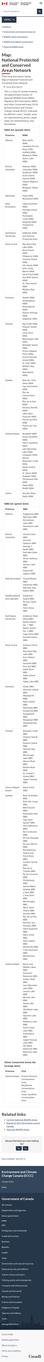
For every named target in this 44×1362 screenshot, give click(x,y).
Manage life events (10, 1324)
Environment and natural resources (19, 31)
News (4, 1187)
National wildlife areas (13, 47)
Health (5, 1252)
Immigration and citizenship (14, 1230)
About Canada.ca (9, 1345)
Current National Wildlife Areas (21, 1119)
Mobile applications (10, 1340)
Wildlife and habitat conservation (18, 41)
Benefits (5, 1247)
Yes (18, 1148)
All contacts (7, 1205)
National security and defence (15, 1269)
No (25, 1148)
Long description (14, 86)
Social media (7, 1334)
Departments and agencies (14, 1210)
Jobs (4, 1225)
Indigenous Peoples (10, 1307)
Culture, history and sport (13, 1274)
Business (6, 1241)
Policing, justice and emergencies (16, 1280)
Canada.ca (6, 26)
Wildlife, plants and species (16, 36)
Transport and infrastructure (15, 1285)
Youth (4, 1318)
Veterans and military (11, 1313)
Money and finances (11, 1296)
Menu (8, 19)
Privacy (5, 1356)
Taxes (4, 1258)
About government (10, 1216)
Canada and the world (11, 1291)
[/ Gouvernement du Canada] (16, 3)
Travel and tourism (10, 1236)
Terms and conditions (11, 1351)
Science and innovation (12, 1302)
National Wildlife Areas (17, 1129)
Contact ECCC (8, 1181)
